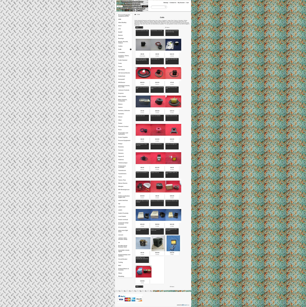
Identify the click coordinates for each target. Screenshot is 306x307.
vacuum (120, 235)
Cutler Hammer (122, 60)
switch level (121, 207)
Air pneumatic (122, 227)
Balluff (120, 32)
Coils (138, 14)
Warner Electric (122, 183)
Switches (121, 159)
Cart (187, 2)
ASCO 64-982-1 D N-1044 (156, 30)
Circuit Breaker (122, 259)
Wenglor (120, 186)
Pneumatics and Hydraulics (123, 133)
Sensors (120, 150)
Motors (120, 104)
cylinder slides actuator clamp (122, 238)
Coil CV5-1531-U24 (140, 115)
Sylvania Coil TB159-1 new (172, 200)
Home (135, 14)
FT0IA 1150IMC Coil (155, 59)
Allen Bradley (122, 22)
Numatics (121, 113)
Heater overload (123, 219)
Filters (120, 273)
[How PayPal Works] (130, 302)
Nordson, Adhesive (124, 110)
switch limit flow (123, 200)
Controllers (121, 52)
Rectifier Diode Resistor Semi (122, 246)
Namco (120, 107)
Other (120, 120)
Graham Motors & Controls (123, 269)
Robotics (121, 147)
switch (120, 210)
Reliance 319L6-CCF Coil (171, 115)
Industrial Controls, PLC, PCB (124, 86)
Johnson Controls (123, 90)
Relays (120, 143)
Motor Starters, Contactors (122, 100)
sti (119, 242)
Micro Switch (122, 96)
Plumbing (121, 276)
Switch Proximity (123, 213)
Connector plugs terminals (123, 223)
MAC (119, 265)
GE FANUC (121, 69)
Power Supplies (123, 137)
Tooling (120, 262)
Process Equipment (124, 140)
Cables (120, 46)
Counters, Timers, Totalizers (123, 56)
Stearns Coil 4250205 (155, 115)
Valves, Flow (122, 180)
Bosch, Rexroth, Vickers (123, 42)
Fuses (120, 66)
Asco (119, 25)
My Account (181, 2)
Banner (120, 35)
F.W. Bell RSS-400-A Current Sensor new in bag (172, 31)
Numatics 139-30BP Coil (171, 144)
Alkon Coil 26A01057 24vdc (142, 30)
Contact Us (173, 2)
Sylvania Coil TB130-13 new (157, 200)
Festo (120, 63)
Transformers (122, 173)
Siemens (121, 153)
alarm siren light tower (123, 231)
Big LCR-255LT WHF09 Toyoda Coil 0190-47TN (141, 60)
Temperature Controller (122, 166)
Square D (121, 156)
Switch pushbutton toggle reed (124, 196)
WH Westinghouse (123, 189)
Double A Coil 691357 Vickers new (155, 230)
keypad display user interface (124, 255)
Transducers (122, 170)
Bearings (121, 38)
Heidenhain (121, 76)
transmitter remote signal (123, 251)
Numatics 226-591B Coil (156, 144)
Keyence (121, 93)
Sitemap (165, 2)
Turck (120, 177)
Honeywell (121, 79)
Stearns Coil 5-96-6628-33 (142, 172)
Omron (120, 117)
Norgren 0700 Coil (155, 172)
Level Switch (122, 216)
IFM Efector (121, 82)
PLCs (120, 129)
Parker (120, 123)
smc (119, 192)
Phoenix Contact (123, 126)
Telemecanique (122, 163)
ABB (119, 19)
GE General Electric (124, 73)
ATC (119, 29)
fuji (119, 203)
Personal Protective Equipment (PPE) (124, 15)
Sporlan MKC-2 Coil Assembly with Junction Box (142, 258)
